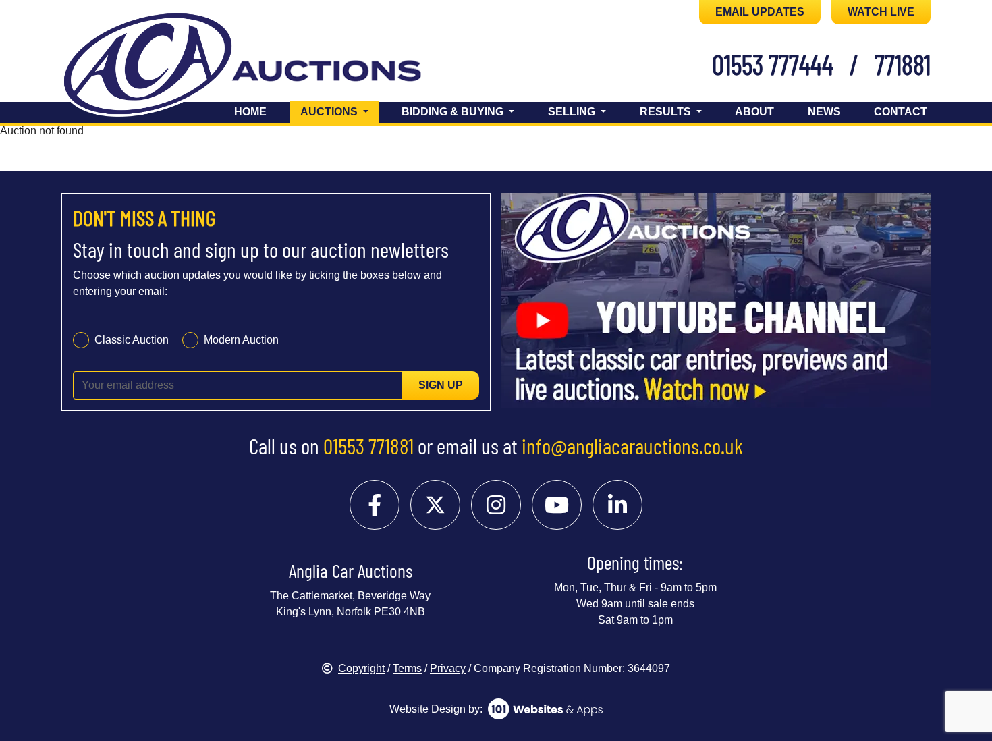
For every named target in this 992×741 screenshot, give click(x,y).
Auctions (339, 111)
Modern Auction (241, 340)
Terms (407, 668)
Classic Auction (131, 340)
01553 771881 (368, 445)
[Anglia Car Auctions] (265, 66)
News (824, 111)
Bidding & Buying (454, 111)
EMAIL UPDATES (759, 12)
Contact (900, 111)
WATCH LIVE (881, 12)
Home (250, 111)
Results (667, 111)
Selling (573, 111)
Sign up (440, 385)
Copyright (361, 668)
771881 (903, 64)
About (754, 111)
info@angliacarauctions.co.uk (632, 445)
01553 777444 (772, 64)
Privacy (448, 668)
